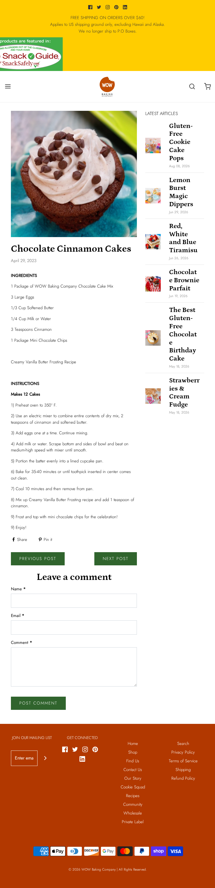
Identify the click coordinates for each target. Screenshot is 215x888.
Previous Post (37, 559)
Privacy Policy (183, 752)
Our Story (132, 778)
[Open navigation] (7, 86)
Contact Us (132, 770)
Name (18, 589)
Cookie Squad (133, 787)
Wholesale (132, 813)
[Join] (45, 758)
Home (133, 743)
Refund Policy (183, 778)
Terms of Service (183, 761)
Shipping (183, 770)
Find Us (132, 761)
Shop (132, 752)
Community (132, 804)
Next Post (115, 559)
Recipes (132, 796)
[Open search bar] (192, 86)
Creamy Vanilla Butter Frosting (55, 500)
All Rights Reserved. (133, 869)
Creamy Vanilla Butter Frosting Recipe (43, 362)
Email (17, 615)
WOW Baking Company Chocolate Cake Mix (74, 286)
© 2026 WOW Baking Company (92, 869)
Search (183, 743)
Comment (21, 642)
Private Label (133, 822)
